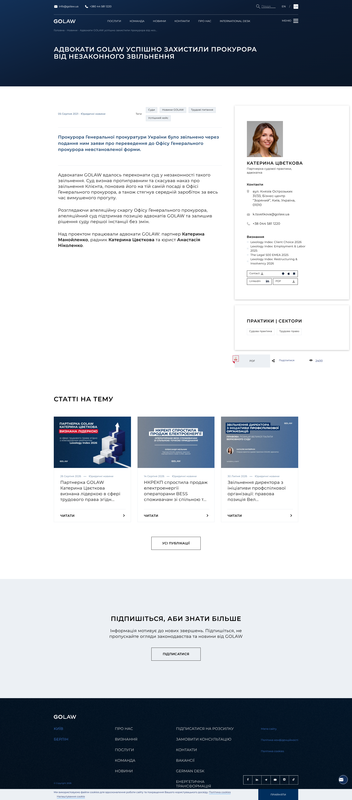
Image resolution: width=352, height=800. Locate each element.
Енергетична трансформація (193, 783)
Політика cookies (220, 792)
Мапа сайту (269, 729)
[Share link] (280, 360)
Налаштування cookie (71, 796)
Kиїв (58, 728)
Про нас (204, 21)
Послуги (114, 21)
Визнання (126, 739)
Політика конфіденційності (279, 740)
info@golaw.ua (68, 6)
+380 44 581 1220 (100, 6)
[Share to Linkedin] (280, 360)
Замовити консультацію (203, 739)
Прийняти (278, 794)
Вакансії (185, 760)
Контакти (182, 21)
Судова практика (260, 331)
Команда (137, 21)
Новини (159, 21)
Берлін (61, 739)
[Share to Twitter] (280, 360)
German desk (190, 771)
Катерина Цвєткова (275, 163)
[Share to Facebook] (280, 360)
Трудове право (289, 331)
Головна (59, 30)
